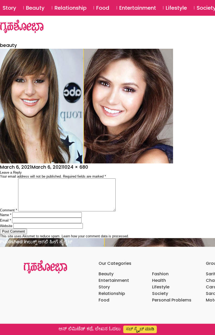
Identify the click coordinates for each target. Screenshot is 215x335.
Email (5, 220)
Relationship (71, 8)
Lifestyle (176, 8)
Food (102, 8)
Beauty (35, 8)
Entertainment (137, 8)
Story (9, 8)
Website (6, 226)
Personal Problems (171, 300)
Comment (8, 210)
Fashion (160, 274)
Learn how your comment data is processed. (95, 236)
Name (5, 215)
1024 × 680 (75, 167)
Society (160, 293)
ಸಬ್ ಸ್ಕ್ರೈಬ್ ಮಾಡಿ (140, 329)
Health (159, 280)
